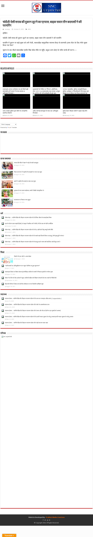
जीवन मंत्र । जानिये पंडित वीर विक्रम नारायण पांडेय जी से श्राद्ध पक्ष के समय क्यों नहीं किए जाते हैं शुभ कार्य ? (32, 242)
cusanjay (7, 29)
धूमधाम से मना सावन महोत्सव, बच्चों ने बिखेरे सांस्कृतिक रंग (29, 190)
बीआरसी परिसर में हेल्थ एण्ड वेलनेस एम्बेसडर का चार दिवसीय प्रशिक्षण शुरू (24, 284)
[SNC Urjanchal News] (46, 7)
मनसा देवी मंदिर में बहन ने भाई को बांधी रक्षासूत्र (26, 163)
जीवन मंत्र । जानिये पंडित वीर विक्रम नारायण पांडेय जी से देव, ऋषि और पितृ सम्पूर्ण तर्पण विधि (29, 229)
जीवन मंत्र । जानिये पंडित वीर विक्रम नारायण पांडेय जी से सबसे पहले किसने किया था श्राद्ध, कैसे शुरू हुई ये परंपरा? (34, 236)
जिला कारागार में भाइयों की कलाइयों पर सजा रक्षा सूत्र (28, 172)
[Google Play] (50, 520)
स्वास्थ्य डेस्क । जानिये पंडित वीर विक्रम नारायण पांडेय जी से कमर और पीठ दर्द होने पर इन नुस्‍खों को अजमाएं (33, 310)
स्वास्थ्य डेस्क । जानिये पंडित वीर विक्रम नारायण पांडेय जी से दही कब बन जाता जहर (26, 323)
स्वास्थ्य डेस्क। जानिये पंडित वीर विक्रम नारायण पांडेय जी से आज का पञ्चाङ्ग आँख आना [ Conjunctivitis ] (33, 298)
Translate (14, 127)
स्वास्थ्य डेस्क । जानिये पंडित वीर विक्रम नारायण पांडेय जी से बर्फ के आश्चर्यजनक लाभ (27, 304)
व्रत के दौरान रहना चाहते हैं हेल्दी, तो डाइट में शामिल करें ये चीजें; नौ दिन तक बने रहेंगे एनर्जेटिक (29, 223)
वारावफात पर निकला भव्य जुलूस (22, 200)
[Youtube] (47, 520)
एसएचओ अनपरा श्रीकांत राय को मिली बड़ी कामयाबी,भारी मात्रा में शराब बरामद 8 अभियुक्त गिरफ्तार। (15, 91)
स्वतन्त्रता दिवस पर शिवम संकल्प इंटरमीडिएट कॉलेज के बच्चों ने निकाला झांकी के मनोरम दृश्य (29, 272)
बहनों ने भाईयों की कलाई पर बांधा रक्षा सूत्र (25, 181)
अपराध (29, 29)
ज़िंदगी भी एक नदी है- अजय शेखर (22, 256)
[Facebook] (43, 520)
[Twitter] (45, 520)
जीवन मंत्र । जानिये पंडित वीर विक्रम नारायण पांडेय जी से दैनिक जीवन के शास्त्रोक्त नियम (28, 217)
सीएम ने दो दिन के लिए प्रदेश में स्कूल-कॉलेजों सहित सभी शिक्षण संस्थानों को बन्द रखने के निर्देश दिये (30, 278)
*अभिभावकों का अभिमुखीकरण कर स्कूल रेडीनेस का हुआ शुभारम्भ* (22, 266)
